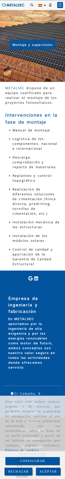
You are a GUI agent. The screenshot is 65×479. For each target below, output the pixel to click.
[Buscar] (31, 5)
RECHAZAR (18, 471)
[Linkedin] (36, 279)
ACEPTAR (48, 471)
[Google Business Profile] (30, 279)
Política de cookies (22, 450)
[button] (60, 5)
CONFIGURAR (32, 461)
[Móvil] (50, 5)
